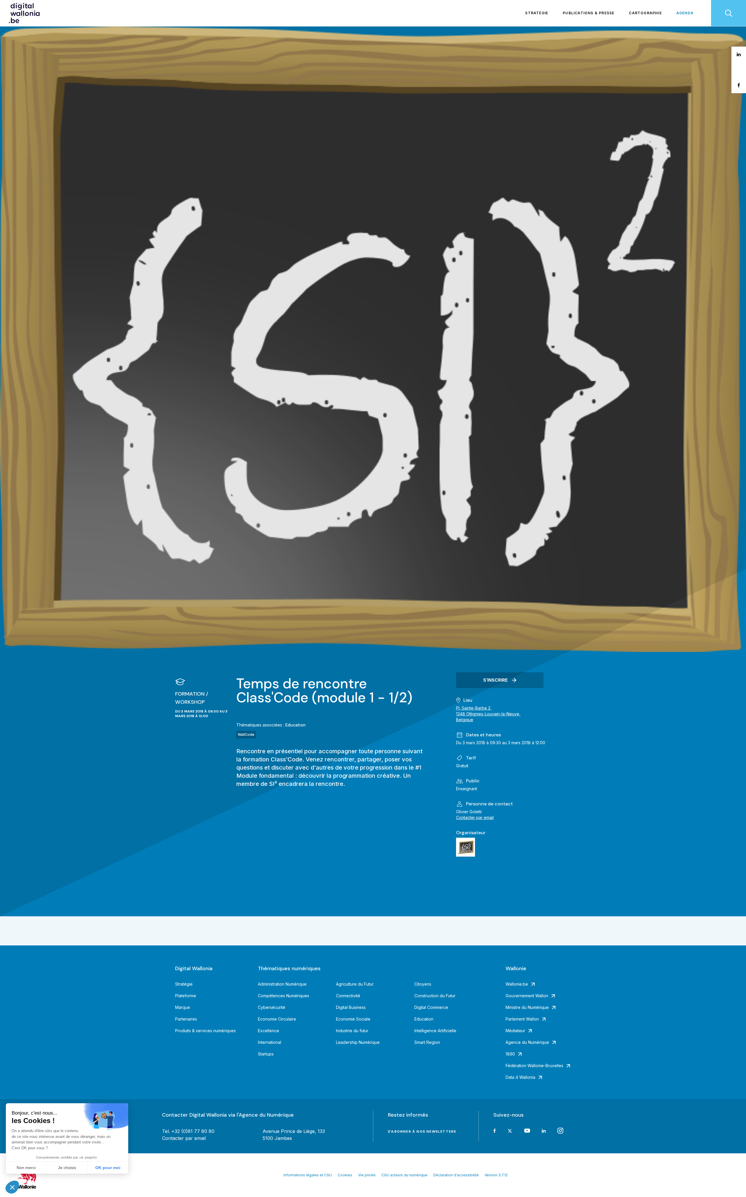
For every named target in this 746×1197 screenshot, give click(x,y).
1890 (510, 1053)
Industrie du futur (352, 1030)
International (269, 1042)
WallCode (246, 734)
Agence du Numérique (527, 1042)
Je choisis (67, 1167)
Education (295, 724)
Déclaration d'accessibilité (456, 1175)
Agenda (685, 13)
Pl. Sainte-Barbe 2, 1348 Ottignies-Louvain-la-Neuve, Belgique (488, 714)
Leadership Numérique (358, 1042)
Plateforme (185, 995)
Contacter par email (475, 817)
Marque (182, 1007)
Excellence (268, 1030)
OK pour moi (107, 1167)
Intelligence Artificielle (435, 1030)
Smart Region (427, 1042)
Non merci (26, 1167)
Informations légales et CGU (308, 1175)
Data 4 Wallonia (520, 1077)
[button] (12, 1187)
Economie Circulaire (277, 1018)
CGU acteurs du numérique (404, 1175)
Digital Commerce (431, 1007)
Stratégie (536, 13)
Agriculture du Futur (355, 984)
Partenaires (186, 1018)
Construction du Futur (434, 995)
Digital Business (351, 1007)
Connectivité (348, 995)
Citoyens (422, 984)
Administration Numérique (282, 984)
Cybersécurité (271, 1007)
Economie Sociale (353, 1018)
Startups (266, 1053)
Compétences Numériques (283, 995)
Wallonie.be (517, 984)
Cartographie (645, 13)
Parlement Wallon (522, 1018)
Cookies (345, 1175)
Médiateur (515, 1030)
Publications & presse (588, 13)
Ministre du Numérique (527, 1007)
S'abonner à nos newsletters (422, 1131)
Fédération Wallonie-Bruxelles (534, 1065)
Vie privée (367, 1175)
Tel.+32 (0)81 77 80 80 (188, 1131)
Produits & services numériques (205, 1030)
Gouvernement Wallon (527, 995)
